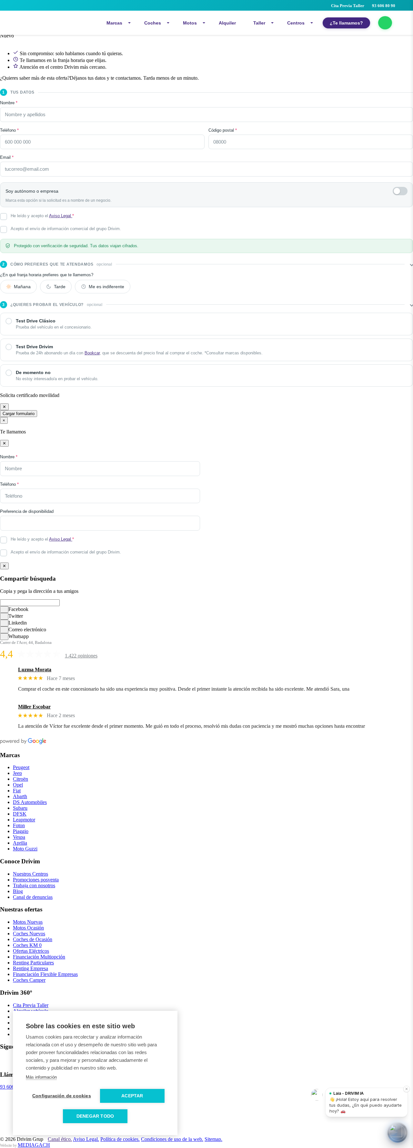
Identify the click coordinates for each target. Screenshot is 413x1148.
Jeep (17, 773)
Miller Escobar (34, 706)
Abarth (20, 796)
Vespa (19, 837)
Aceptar (132, 1095)
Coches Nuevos (29, 933)
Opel (18, 784)
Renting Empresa (30, 968)
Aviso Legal (60, 216)
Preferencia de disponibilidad (27, 511)
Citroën (20, 779)
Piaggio (20, 831)
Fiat (17, 790)
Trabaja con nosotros (34, 885)
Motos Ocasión (28, 927)
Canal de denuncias (33, 897)
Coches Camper (29, 980)
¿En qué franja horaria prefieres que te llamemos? (46, 274)
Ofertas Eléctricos (31, 951)
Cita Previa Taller (347, 5)
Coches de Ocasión (32, 939)
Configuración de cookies (61, 1095)
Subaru (20, 808)
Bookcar (92, 353)
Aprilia (20, 843)
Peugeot (21, 767)
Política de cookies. (120, 1139)
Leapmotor (24, 819)
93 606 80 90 (383, 5)
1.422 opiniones (81, 655)
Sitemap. (213, 1139)
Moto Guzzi (25, 848)
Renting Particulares (33, 962)
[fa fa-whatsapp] (385, 23)
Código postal (222, 130)
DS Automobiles (30, 802)
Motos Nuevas (28, 922)
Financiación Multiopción (39, 957)
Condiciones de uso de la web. (172, 1139)
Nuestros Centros (30, 874)
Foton (19, 825)
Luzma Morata (34, 669)
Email (7, 157)
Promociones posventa (36, 879)
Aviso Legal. (86, 1139)
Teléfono (9, 130)
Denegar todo (95, 1116)
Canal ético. (60, 1139)
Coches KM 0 (27, 945)
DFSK (19, 814)
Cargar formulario (19, 413)
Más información (41, 1077)
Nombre (8, 102)
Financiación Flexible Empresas (45, 974)
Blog (18, 891)
